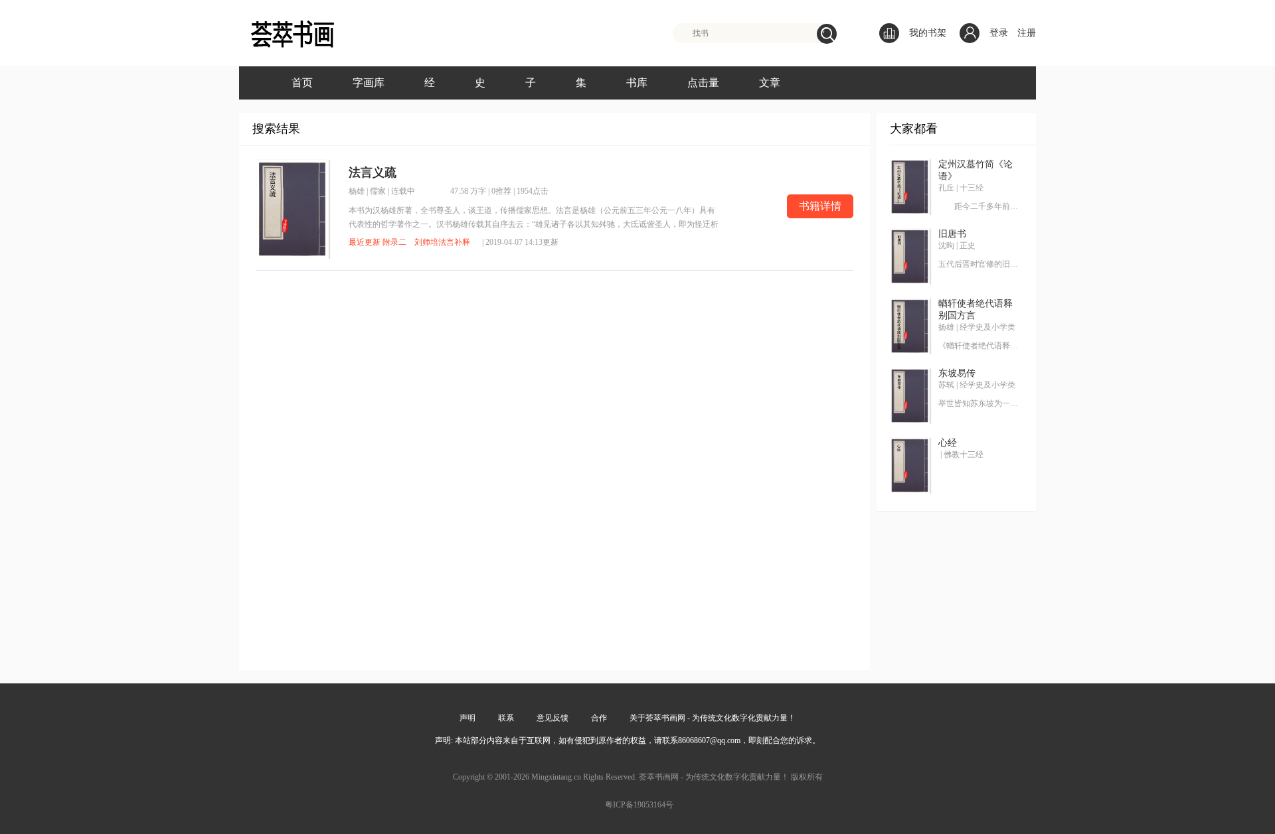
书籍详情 (820, 206)
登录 (998, 33)
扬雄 (946, 327)
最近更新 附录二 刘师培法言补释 (409, 242)
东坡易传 (957, 373)
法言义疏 (372, 172)
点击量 (703, 82)
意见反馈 (552, 718)
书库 (636, 82)
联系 (506, 718)
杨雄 (357, 191)
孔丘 (946, 187)
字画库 (368, 82)
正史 (968, 245)
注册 (1026, 33)
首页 (302, 82)
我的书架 (927, 33)
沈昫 (946, 245)
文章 (769, 82)
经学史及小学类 (987, 327)
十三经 (971, 187)
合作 (599, 718)
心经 (947, 443)
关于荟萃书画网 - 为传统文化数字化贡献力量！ (713, 718)
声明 (467, 718)
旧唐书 (952, 234)
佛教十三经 (963, 454)
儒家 (378, 191)
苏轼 (946, 384)
